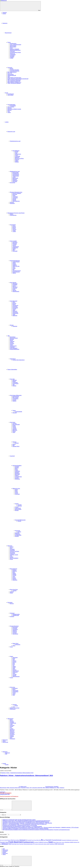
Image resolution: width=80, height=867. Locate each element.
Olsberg (16, 475)
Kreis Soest (12, 422)
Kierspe (16, 507)
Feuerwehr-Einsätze (14, 69)
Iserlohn (17, 503)
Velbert (16, 160)
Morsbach (14, 179)
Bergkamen (15, 688)
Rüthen (14, 431)
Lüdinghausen (15, 246)
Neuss (11, 559)
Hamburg (12, 721)
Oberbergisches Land (15, 171)
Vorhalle (14, 675)
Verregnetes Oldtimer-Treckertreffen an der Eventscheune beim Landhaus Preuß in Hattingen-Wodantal (25, 828)
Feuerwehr (10, 67)
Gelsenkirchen (13, 215)
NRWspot (5, 844)
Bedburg (14, 569)
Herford (11, 342)
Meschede (17, 474)
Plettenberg (17, 534)
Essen (11, 646)
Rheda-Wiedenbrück (14, 349)
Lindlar (14, 177)
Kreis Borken (13, 224)
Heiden (14, 230)
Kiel (11, 727)
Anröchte (14, 423)
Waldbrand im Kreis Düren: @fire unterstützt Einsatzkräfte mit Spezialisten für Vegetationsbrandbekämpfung (26, 820)
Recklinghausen (16, 271)
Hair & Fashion (11, 106)
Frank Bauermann (15, 842)
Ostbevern (14, 311)
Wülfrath (17, 161)
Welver (14, 444)
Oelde (13, 309)
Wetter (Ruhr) (15, 643)
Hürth (13, 576)
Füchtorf (14, 308)
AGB (6, 753)
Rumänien (12, 734)
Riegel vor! (12, 53)
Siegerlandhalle (18, 411)
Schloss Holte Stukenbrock (18, 359)
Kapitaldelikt (13, 54)
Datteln (14, 262)
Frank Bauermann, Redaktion (51, 786)
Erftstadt (14, 574)
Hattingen (14, 630)
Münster (12, 325)
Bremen (12, 720)
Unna (13, 706)
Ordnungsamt (11, 74)
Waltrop (14, 272)
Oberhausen (13, 709)
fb (42, 840)
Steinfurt (14, 290)
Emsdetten (14, 284)
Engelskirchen (15, 173)
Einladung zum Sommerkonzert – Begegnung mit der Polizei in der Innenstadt (19, 825)
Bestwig (17, 467)
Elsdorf (14, 573)
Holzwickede (15, 690)
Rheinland (10, 545)
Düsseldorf (12, 550)
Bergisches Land (11, 131)
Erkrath (16, 151)
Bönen (13, 689)
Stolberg (12, 591)
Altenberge (14, 283)
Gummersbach (15, 174)
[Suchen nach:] (6, 809)
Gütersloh (12, 341)
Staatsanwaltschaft (12, 75)
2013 (1, 840)
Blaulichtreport (8, 32)
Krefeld (11, 556)
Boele (13, 658)
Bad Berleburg (15, 396)
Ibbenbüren (15, 287)
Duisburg (12, 616)
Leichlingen (15, 196)
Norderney (12, 732)
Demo (11, 47)
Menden (17, 510)
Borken (14, 228)
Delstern (14, 660)
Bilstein (14, 381)
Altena (16, 489)
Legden (14, 231)
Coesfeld (14, 244)
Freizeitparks (13, 105)
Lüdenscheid (18, 508)
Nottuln (14, 248)
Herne (13, 267)
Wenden (14, 385)
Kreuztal (14, 399)
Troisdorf (14, 590)
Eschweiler (12, 552)
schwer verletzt (46, 843)
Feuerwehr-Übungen (14, 70)
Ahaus (13, 225)
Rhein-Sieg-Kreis (14, 589)
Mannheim (12, 729)
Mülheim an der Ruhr (14, 707)
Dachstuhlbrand (16, 840)
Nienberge (14, 326)
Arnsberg (17, 466)
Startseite (4, 12)
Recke (13, 289)
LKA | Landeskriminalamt (15, 44)
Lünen (13, 693)
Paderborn (12, 347)
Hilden (16, 155)
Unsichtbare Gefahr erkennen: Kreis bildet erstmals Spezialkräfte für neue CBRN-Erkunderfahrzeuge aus (25, 821)
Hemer (16, 493)
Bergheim (14, 571)
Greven (14, 285)
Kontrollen (12, 55)
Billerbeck (14, 243)
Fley (13, 665)
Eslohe (16, 470)
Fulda (11, 724)
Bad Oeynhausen (14, 338)
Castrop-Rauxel (16, 261)
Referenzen (5, 739)
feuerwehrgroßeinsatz (74, 840)
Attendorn (14, 380)
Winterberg (17, 478)
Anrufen (4, 13)
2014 (3, 840)
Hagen (11, 656)
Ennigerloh (14, 306)
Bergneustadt (15, 172)
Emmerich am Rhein (14, 551)
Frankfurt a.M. (13, 723)
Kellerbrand (75, 842)
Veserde (19, 521)
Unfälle (11, 58)
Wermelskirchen (16, 201)
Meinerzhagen (18, 509)
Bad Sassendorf (16, 424)
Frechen (14, 575)
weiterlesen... (3, 791)
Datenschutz (5, 742)
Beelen (14, 304)
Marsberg (17, 472)
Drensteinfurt (15, 305)
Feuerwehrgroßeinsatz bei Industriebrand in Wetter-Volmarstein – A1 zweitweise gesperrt (22, 826)
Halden (14, 666)
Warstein (14, 441)
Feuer (44, 840)
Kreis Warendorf (13, 301)
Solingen (12, 202)
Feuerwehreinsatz (56, 840)
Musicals (9, 110)
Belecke (17, 443)
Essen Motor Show (37, 840)
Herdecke (14, 631)
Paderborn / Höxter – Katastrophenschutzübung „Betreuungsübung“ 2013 (26, 775)
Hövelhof (12, 343)
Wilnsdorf (14, 412)
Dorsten (14, 264)
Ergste (16, 705)
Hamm (11, 677)
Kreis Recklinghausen (15, 260)
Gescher (14, 229)
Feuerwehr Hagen (4, 842)
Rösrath (14, 200)
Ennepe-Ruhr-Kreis (14, 626)
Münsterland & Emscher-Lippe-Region (16, 212)
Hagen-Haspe (56, 842)
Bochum (12, 603)
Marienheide (15, 178)
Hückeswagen (15, 175)
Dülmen (14, 245)
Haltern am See (15, 266)
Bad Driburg (12, 336)
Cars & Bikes (10, 95)
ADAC (6, 840)
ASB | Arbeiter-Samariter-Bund (14, 77)
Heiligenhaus (18, 154)
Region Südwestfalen (12, 369)
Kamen (14, 692)
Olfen (13, 249)
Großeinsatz (45, 842)
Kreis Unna (12, 687)
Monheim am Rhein (19, 158)
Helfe (13, 668)
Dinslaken (12, 549)
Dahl (13, 659)
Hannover (12, 725)
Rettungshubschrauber (28, 843)
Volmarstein (17, 644)
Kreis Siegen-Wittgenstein (16, 395)
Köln (11, 555)
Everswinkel (15, 307)
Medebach (17, 473)
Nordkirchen (15, 247)
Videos (4, 741)
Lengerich (14, 288)
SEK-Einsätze (13, 45)
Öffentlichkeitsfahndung (15, 50)
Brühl (13, 572)
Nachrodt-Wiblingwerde (20, 519)
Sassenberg (15, 312)
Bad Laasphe (15, 397)
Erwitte (14, 425)
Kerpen (14, 577)
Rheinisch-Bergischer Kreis (16, 192)
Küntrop (19, 531)
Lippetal (14, 427)
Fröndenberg (15, 691)
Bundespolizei (13, 43)
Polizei (9, 42)
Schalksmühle (18, 535)
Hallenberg (17, 471)
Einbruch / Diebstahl (14, 49)
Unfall (55, 844)
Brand (12, 840)
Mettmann (17, 157)
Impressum (4, 751)
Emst (13, 664)
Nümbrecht (14, 180)
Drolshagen (15, 382)
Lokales (6, 122)
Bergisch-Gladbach (16, 193)
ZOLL (9, 76)
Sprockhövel (15, 633)
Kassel (11, 726)
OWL (9, 335)
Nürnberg (12, 733)
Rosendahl (14, 251)
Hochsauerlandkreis (16, 465)
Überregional (10, 718)
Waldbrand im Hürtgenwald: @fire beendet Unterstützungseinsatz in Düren (19, 819)
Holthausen (15, 672)
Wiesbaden (12, 738)
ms (0, 843)
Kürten (13, 195)
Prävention (12, 51)
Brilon (16, 468)
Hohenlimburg (15, 670)
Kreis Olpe (12, 379)
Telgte (13, 314)
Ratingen (17, 159)
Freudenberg (15, 398)
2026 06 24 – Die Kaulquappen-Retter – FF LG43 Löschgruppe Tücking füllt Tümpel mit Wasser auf (24, 824)
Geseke (14, 426)
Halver (16, 491)
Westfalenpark (15, 615)
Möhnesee (14, 430)
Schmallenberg (18, 476)
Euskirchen (12, 553)
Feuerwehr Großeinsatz (66, 840)
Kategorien (4, 23)
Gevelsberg (15, 629)
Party (9, 111)
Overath (14, 198)
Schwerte (14, 704)
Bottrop (11, 214)
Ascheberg (14, 242)
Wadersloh (14, 315)
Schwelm (14, 632)
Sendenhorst (15, 313)
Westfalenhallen (16, 614)
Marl (13, 269)
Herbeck (14, 669)
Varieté (9, 112)
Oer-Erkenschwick (16, 270)
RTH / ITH (10, 73)
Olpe (13, 384)
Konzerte (10, 107)
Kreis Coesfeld (13, 241)
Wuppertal (12, 203)
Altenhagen (15, 657)
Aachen (11, 546)
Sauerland (12, 455)
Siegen (14, 410)
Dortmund (12, 613)
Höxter (11, 344)
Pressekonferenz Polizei (15, 52)
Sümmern (20, 505)
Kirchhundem (15, 383)
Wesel (11, 592)
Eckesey (14, 661)
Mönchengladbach (14, 558)
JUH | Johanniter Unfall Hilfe (14, 81)
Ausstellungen (11, 93)
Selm (13, 695)
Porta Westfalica (13, 348)
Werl (13, 445)
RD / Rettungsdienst (12, 72)
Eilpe (13, 663)
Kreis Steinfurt (13, 282)
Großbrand (40, 842)
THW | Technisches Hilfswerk (14, 83)
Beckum (14, 303)
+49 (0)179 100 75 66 (5, 794)
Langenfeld (17, 156)
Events (6, 92)
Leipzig (11, 728)
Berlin (11, 719)
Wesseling (14, 579)
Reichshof (14, 181)
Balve (16, 490)
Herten (14, 268)
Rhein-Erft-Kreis (13, 568)
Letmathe (20, 504)
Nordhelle (17, 532)
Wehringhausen (16, 676)
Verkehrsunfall (61, 843)
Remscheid (12, 182)
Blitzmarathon (13, 46)
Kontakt (4, 763)
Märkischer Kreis (16, 488)
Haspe (13, 667)
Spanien (12, 735)
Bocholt (14, 226)
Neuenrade (17, 530)
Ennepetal (14, 628)
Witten (13, 645)
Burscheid (14, 194)
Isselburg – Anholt (14, 554)
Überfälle (12, 56)
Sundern (17, 477)
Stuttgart (12, 736)
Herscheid (17, 494)
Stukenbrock (13, 358)
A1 (4, 840)
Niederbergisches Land (15, 141)
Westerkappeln (15, 291)
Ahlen (13, 302)
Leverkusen (15, 197)
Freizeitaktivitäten (11, 104)
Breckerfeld (15, 627)
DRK (26, 840)
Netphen (14, 400)
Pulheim (14, 578)
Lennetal (14, 674)
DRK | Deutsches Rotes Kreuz (14, 79)
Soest (13, 432)
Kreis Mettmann (15, 150)
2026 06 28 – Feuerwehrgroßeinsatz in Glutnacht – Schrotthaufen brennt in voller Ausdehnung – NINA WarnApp (27, 823)
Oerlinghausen (13, 345)
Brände (11, 68)
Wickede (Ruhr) (15, 446)
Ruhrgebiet (10, 602)
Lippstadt (14, 429)
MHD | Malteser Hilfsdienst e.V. (14, 82)
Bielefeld (12, 339)
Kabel (13, 673)
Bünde (11, 340)
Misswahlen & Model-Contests (14, 109)
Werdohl (17, 536)
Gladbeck (14, 265)
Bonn (11, 548)
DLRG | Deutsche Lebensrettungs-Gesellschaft (18, 78)
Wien (11, 737)
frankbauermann (28, 842)
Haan (16, 152)
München (12, 730)
